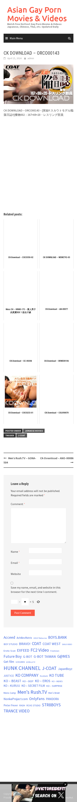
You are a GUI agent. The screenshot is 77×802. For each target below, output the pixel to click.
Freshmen (54, 651)
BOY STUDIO (11, 644)
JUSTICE (9, 675)
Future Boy (13, 656)
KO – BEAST (12, 681)
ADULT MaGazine (40, 638)
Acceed (9, 637)
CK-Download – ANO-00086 (56, 458)
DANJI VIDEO (67, 644)
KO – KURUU (12, 686)
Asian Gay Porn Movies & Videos (37, 14)
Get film (9, 662)
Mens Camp (10, 692)
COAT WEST (52, 643)
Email (15, 563)
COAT (36, 643)
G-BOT (27, 657)
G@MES (63, 656)
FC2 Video (40, 650)
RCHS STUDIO (33, 705)
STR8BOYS (51, 704)
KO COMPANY (26, 675)
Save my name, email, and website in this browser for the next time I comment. (36, 590)
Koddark (44, 676)
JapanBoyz (65, 669)
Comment (18, 504)
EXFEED (23, 650)
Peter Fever (11, 705)
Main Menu (16, 38)
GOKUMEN (20, 662)
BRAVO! (24, 644)
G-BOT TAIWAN (45, 656)
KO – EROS (42, 681)
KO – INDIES (57, 681)
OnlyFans (37, 698)
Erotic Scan (10, 650)
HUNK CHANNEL (22, 668)
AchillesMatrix (24, 637)
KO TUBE (56, 675)
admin (31, 58)
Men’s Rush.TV (32, 692)
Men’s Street (54, 692)
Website (16, 574)
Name (15, 551)
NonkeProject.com (16, 699)
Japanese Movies (34, 430)
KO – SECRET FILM (33, 686)
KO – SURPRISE (54, 685)
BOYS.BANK (57, 637)
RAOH (22, 705)
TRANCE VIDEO (17, 711)
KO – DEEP (28, 681)
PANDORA (52, 699)
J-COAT (21, 435)
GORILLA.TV (30, 662)
